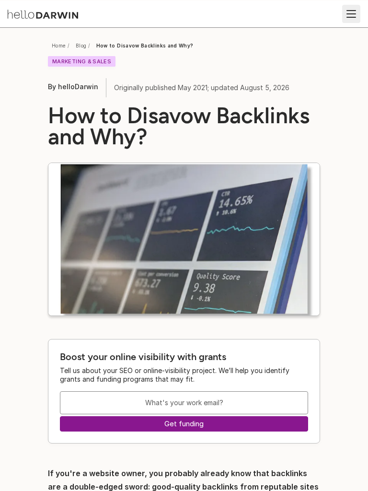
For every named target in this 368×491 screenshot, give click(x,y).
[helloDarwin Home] (43, 14)
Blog (81, 45)
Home (59, 45)
